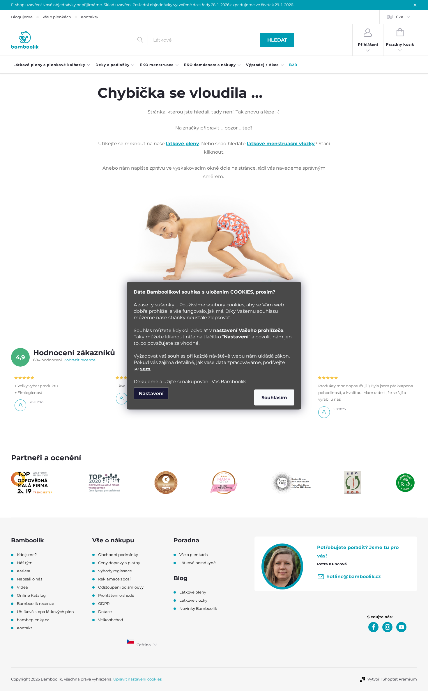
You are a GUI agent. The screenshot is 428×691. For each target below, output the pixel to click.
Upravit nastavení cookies (137, 679)
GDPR (103, 603)
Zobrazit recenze (79, 360)
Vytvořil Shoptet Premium (392, 679)
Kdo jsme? (27, 554)
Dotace (105, 611)
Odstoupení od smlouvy (121, 587)
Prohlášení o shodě (116, 595)
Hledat (277, 40)
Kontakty (89, 17)
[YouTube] (401, 627)
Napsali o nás (29, 579)
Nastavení (151, 393)
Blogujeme (22, 17)
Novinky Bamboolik (198, 608)
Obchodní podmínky (118, 554)
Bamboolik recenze (35, 603)
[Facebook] (373, 627)
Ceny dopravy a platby (119, 562)
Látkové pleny (192, 592)
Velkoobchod (110, 619)
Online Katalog (31, 595)
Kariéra (23, 571)
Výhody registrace (115, 571)
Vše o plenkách (57, 17)
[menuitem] (52, 65)
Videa (22, 587)
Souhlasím (274, 397)
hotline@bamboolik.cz (353, 576)
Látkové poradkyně (197, 562)
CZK (400, 17)
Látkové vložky (193, 600)
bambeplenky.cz (33, 619)
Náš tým (25, 562)
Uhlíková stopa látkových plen (45, 611)
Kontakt (24, 628)
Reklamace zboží (114, 579)
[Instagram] (387, 627)
